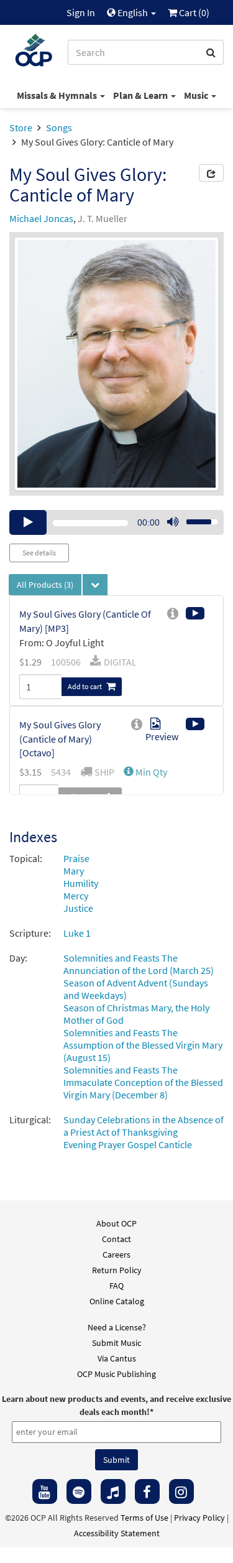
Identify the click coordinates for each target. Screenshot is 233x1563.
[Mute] (173, 522)
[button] (145, 772)
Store (20, 127)
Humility (80, 883)
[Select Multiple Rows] (95, 584)
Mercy (75, 895)
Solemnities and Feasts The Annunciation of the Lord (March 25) (138, 964)
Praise (76, 858)
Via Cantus (117, 1358)
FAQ (116, 1285)
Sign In (80, 12)
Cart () (193, 12)
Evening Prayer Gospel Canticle (127, 1144)
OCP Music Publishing (116, 1374)
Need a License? (117, 1327)
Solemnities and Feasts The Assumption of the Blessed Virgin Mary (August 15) (142, 1045)
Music (197, 95)
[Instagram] (181, 1491)
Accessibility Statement (117, 1533)
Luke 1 (77, 933)
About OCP (116, 1223)
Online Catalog (116, 1301)
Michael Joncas (41, 218)
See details (39, 552)
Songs (59, 127)
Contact (116, 1239)
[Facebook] (147, 1491)
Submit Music (116, 1342)
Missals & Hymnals (58, 95)
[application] (116, 522)
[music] (113, 1491)
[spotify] (78, 1491)
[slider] (195, 518)
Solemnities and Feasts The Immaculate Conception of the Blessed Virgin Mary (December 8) (143, 1082)
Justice (78, 908)
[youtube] (44, 1491)
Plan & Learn (141, 95)
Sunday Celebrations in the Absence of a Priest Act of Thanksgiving (143, 1125)
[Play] (28, 522)
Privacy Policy (199, 1517)
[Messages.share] (211, 173)
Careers (116, 1254)
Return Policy (117, 1270)
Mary (73, 871)
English (133, 12)
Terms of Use (144, 1517)
